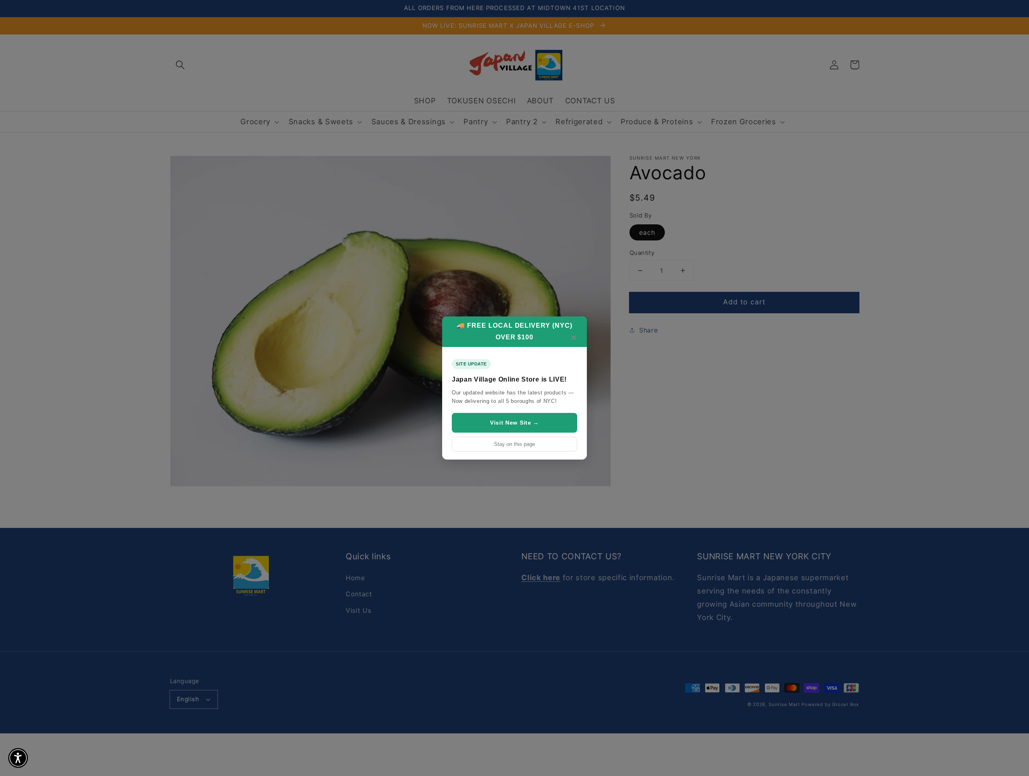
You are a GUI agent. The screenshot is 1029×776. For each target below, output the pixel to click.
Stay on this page (514, 444)
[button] (18, 758)
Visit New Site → (514, 422)
